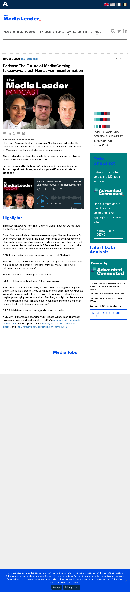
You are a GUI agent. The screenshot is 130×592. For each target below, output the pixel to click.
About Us (99, 33)
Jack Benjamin (30, 58)
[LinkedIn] (125, 31)
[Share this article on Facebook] (14, 133)
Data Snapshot (104, 161)
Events (87, 32)
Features (45, 32)
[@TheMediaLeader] (119, 31)
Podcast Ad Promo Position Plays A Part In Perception (108, 136)
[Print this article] (23, 133)
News (7, 32)
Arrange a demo (106, 232)
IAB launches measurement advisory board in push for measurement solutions (107, 286)
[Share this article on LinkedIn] (9, 133)
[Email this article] (18, 133)
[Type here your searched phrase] (113, 31)
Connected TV (73, 33)
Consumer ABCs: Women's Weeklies (107, 294)
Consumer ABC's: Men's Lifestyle (105, 306)
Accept (56, 587)
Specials (58, 32)
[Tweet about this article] (4, 133)
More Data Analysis (106, 313)
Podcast (30, 32)
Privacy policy (72, 587)
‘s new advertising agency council (41, 326)
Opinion (18, 32)
